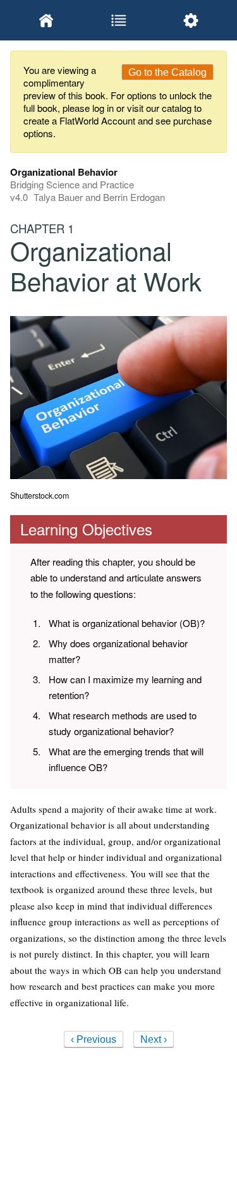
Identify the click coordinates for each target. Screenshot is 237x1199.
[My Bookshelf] (46, 20)
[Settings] (191, 20)
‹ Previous (93, 1039)
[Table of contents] (118, 20)
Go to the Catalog (167, 72)
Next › (153, 1039)
